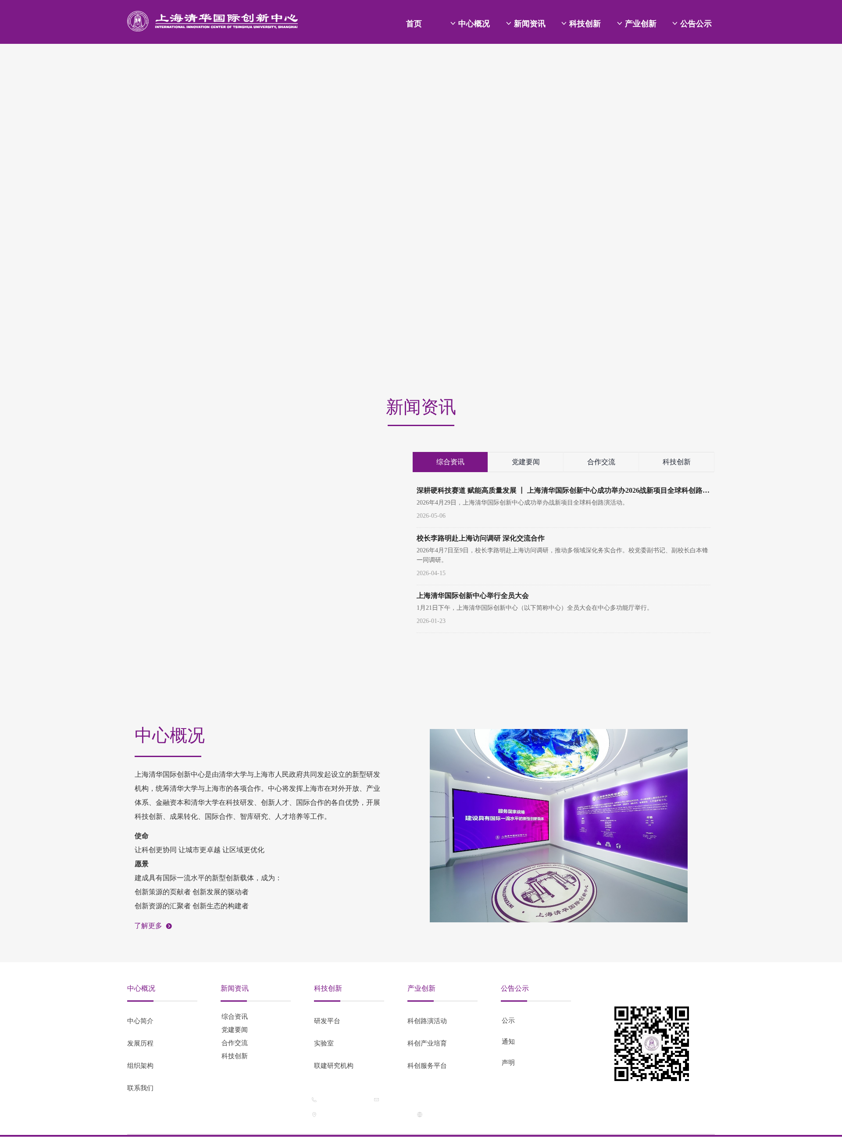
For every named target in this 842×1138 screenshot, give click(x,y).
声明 (508, 1062)
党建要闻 (526, 462)
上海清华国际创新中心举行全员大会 (473, 595)
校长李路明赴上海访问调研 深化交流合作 (481, 538)
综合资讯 (450, 462)
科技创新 (677, 462)
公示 (508, 1020)
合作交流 (601, 462)
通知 (508, 1041)
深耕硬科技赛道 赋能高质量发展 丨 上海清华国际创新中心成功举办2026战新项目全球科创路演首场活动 (563, 491)
